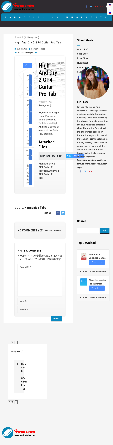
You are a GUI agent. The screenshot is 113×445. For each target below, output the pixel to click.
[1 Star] (15, 37)
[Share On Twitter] (63, 213)
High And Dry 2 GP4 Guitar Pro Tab (38, 42)
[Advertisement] (93, 197)
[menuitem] (110, 12)
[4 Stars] (21, 37)
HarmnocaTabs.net (98, 139)
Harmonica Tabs (38, 49)
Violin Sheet (83, 72)
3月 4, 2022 (22, 49)
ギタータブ (18, 351)
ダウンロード (28, 65)
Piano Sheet (83, 67)
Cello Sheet (82, 54)
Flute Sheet (82, 63)
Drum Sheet (83, 58)
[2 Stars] (17, 37)
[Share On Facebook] (58, 213)
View (69, 156)
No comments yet (25, 52)
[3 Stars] (19, 37)
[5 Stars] (22, 37)
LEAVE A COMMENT (53, 230)
